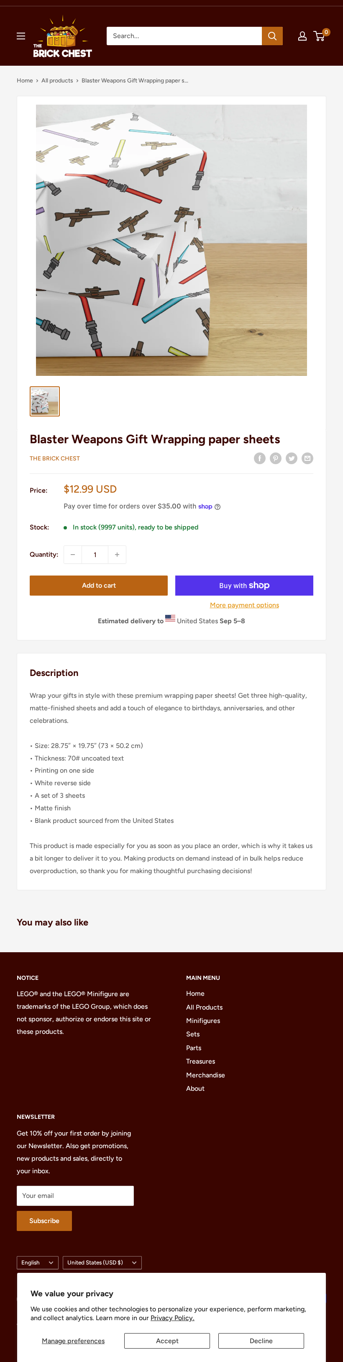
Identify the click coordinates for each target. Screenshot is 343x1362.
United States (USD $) (95, 1262)
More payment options (244, 605)
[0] (319, 36)
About (195, 1088)
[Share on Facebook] (260, 458)
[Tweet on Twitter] (291, 458)
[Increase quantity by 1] (117, 554)
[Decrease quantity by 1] (73, 554)
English (30, 1262)
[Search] (272, 36)
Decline (261, 1341)
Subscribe (44, 1221)
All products (57, 80)
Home (25, 80)
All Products (204, 1007)
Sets (193, 1034)
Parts (193, 1048)
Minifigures (203, 1021)
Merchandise (205, 1075)
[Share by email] (307, 458)
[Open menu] (21, 36)
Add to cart (99, 585)
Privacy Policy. (173, 1318)
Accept (167, 1341)
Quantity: (44, 554)
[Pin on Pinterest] (276, 458)
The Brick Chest (55, 458)
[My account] (302, 36)
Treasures (200, 1061)
